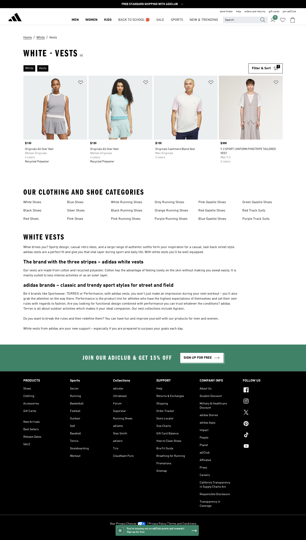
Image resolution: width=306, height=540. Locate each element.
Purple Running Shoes (171, 219)
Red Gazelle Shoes (211, 210)
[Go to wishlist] (283, 20)
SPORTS (177, 20)
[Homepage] (15, 18)
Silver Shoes (76, 210)
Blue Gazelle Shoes (212, 219)
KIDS (108, 20)
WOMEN (91, 20)
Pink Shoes (75, 219)
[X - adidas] (263, 413)
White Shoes (32, 202)
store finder (226, 11)
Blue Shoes (75, 202)
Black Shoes (32, 210)
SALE (160, 20)
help (238, 11)
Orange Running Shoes (171, 210)
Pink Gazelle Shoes (212, 202)
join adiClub (289, 11)
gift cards (274, 11)
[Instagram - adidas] (263, 401)
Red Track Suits (253, 210)
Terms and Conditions (182, 523)
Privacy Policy (157, 523)
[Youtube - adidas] (263, 446)
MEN (75, 20)
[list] (135, 68)
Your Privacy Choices (123, 523)
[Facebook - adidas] (263, 390)
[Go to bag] (293, 20)
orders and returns (254, 11)
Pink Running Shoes (126, 219)
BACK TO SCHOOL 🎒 (134, 20)
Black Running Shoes (126, 210)
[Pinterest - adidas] (263, 424)
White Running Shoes (126, 202)
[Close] (120, 530)
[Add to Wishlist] (80, 83)
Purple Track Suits (256, 219)
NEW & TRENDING (204, 20)
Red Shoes (31, 219)
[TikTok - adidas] (263, 435)
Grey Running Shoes (169, 202)
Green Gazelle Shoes (257, 202)
